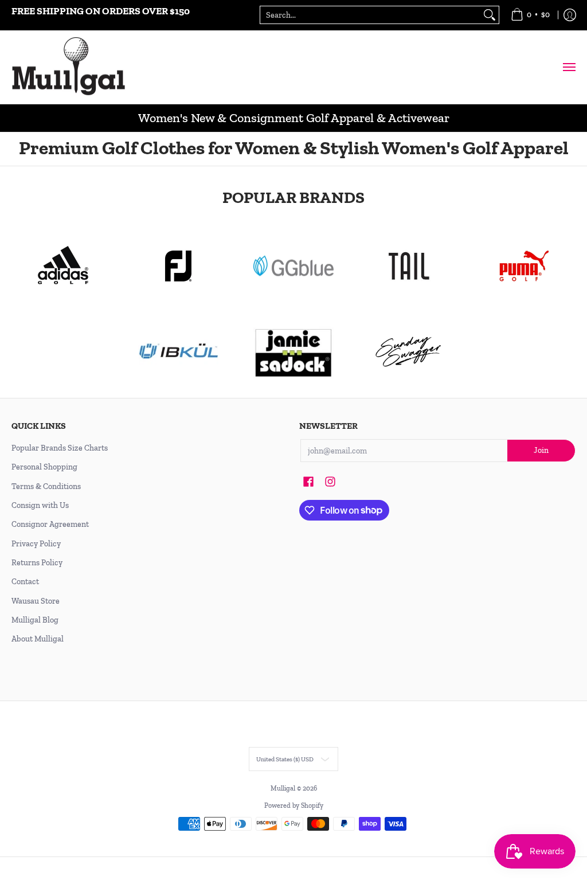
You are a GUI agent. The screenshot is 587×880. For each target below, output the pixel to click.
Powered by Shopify (293, 805)
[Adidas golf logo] (63, 266)
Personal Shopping (44, 467)
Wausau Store (35, 601)
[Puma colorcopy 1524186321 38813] (524, 266)
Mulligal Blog (34, 620)
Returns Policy (36, 563)
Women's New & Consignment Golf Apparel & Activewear (293, 118)
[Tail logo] (408, 266)
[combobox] (370, 15)
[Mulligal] (68, 67)
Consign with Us (40, 505)
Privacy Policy (36, 544)
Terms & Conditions (46, 486)
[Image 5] (408, 352)
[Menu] (569, 67)
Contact (25, 581)
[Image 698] (294, 352)
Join (541, 450)
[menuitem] (530, 15)
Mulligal (284, 788)
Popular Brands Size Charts (59, 448)
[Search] (489, 15)
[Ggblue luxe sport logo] (294, 266)
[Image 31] (178, 352)
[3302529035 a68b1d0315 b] (178, 266)
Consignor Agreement (50, 524)
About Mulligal (37, 639)
